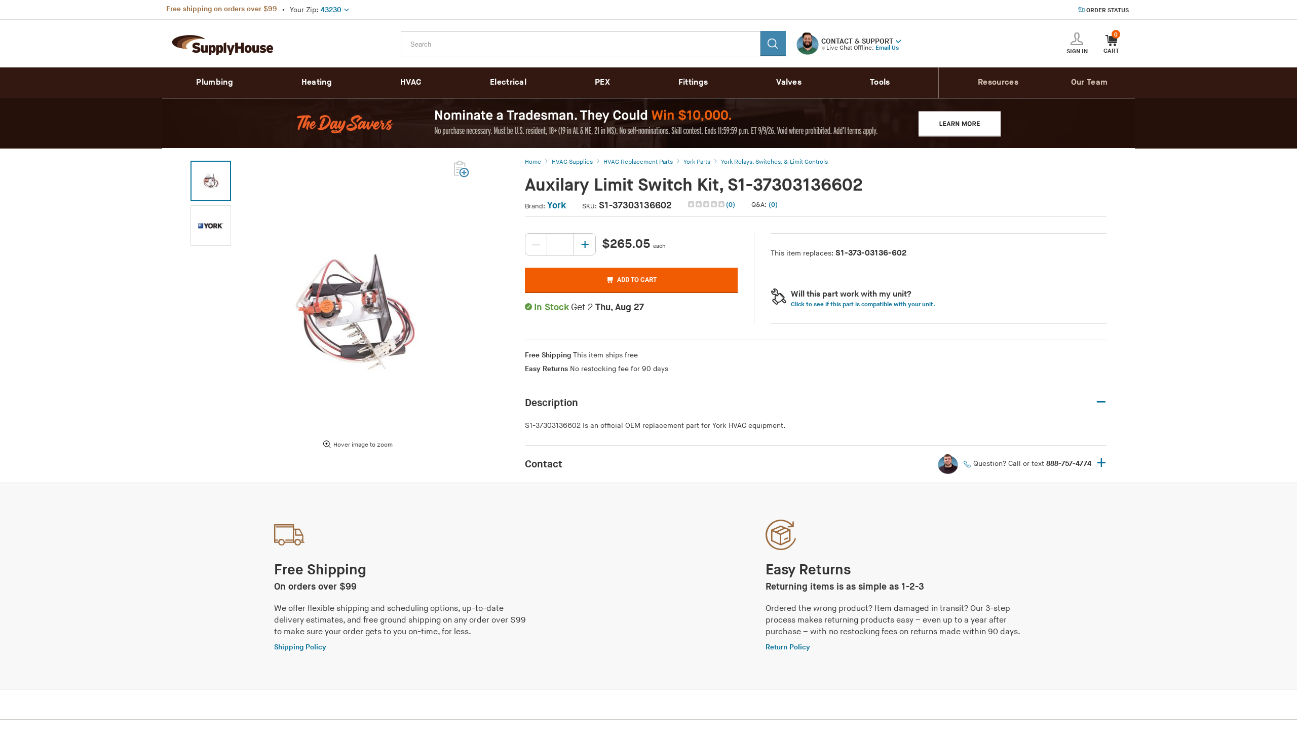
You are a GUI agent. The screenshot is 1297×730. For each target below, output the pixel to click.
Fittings (693, 82)
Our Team (1089, 82)
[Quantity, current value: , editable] (560, 244)
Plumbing (214, 82)
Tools (880, 82)
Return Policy (788, 647)
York (556, 205)
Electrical (508, 82)
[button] (898, 40)
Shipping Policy (300, 647)
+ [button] (1101, 463)
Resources (998, 82)
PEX (602, 82)
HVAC (411, 82)
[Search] (773, 43)
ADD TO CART (637, 280)
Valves (789, 82)
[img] (707, 204)
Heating (316, 82)
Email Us (887, 48)
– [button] (1101, 402)
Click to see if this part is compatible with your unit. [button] (863, 304)
